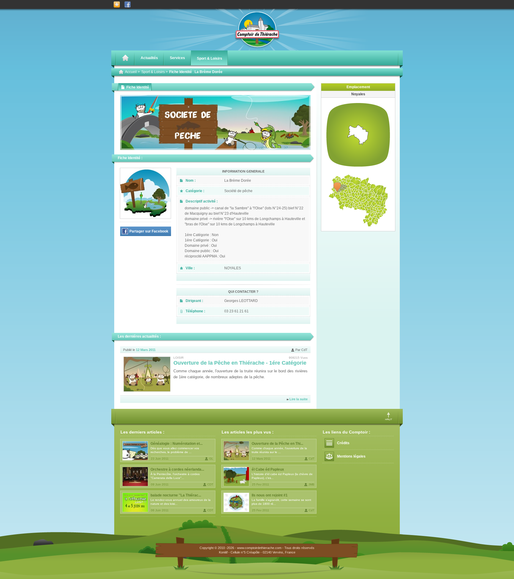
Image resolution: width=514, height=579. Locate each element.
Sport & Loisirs (209, 58)
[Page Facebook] (127, 4)
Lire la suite (298, 399)
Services (177, 58)
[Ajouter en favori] (117, 4)
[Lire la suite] (146, 374)
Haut (388, 416)
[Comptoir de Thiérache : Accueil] (257, 47)
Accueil (131, 72)
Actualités (149, 58)
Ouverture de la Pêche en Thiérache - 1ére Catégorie (239, 363)
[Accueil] (125, 57)
